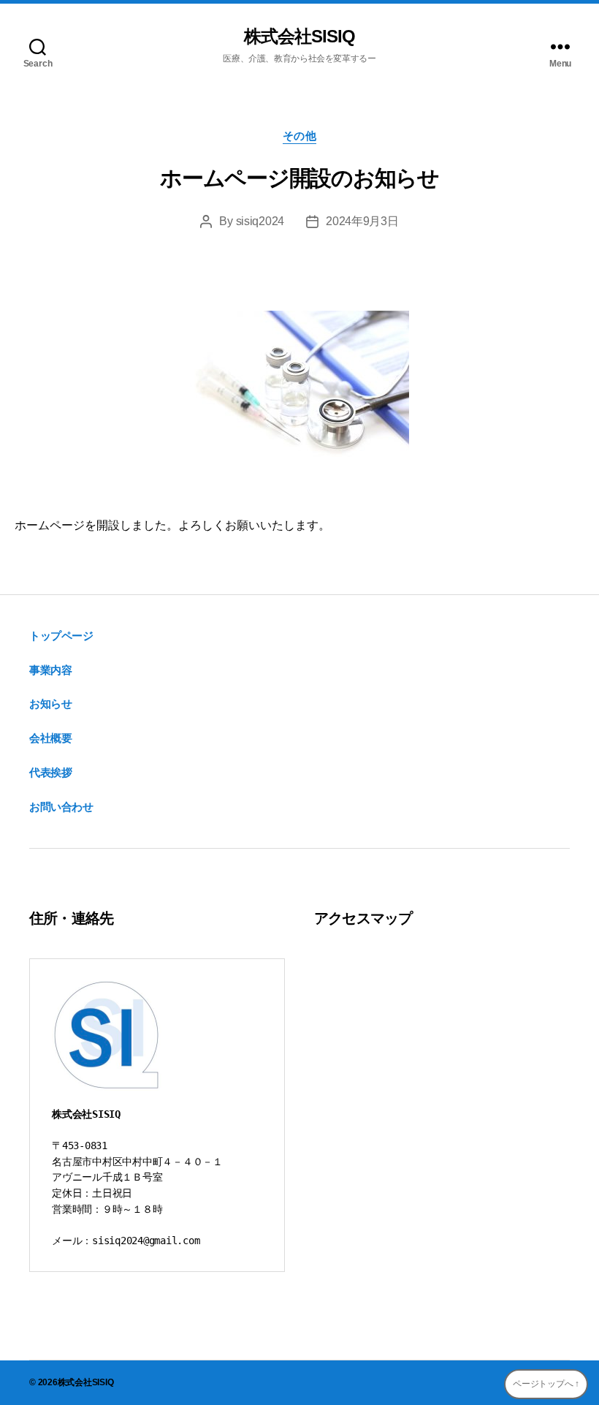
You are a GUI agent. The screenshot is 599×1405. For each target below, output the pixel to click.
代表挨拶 (50, 772)
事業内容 (50, 670)
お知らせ (50, 703)
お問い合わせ (61, 806)
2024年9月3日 (362, 221)
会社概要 (50, 738)
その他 (300, 135)
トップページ (61, 635)
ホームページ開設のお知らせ (299, 178)
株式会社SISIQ (299, 36)
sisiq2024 (260, 221)
